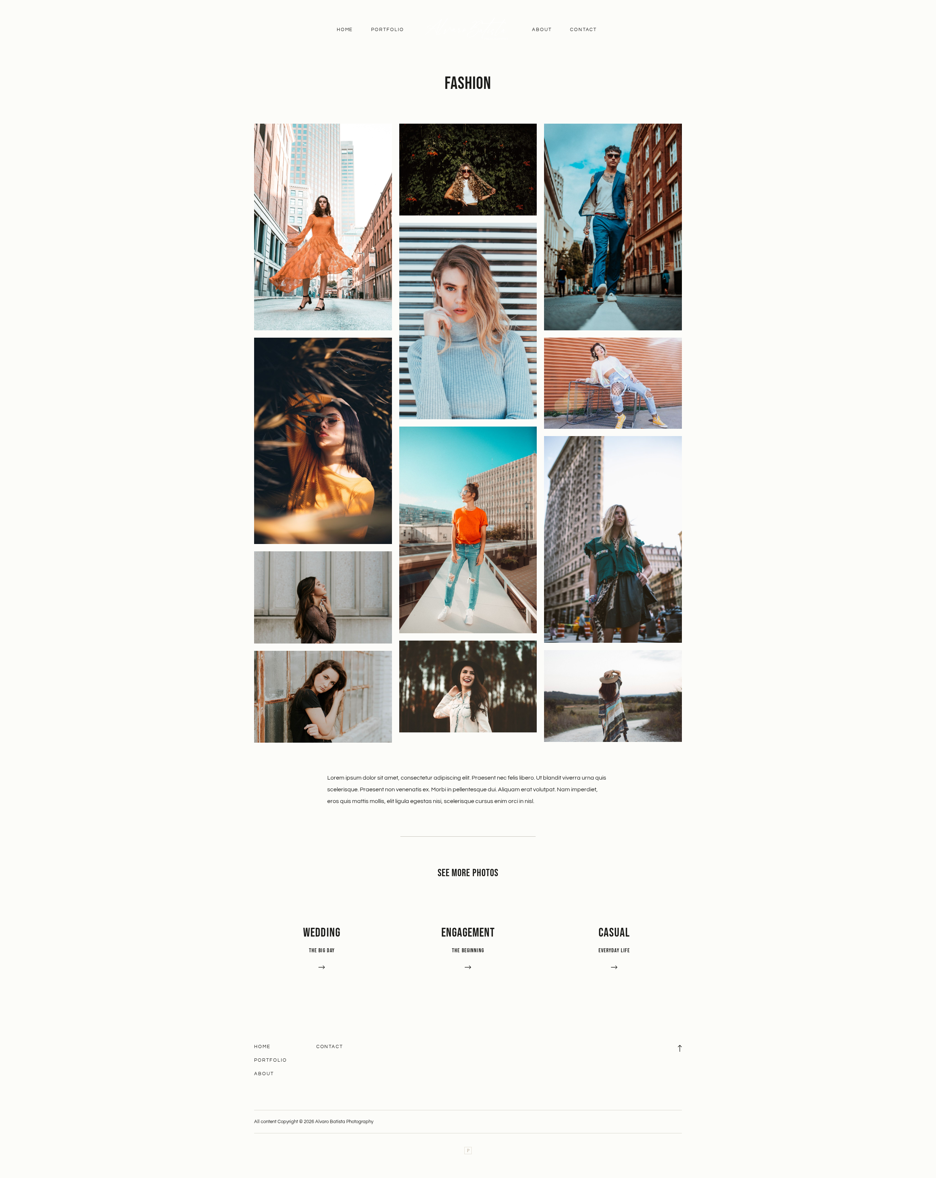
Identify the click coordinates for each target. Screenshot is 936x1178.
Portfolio (387, 29)
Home (345, 29)
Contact (583, 29)
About (542, 29)
